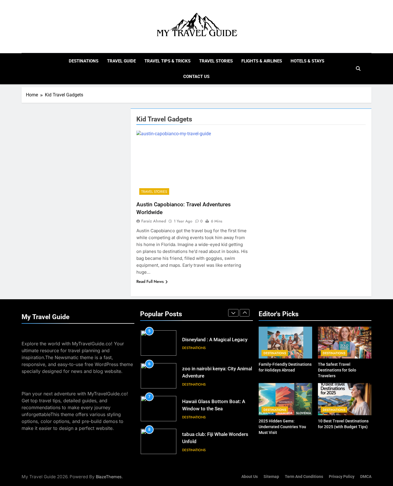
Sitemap (271, 476)
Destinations (83, 61)
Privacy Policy (341, 476)
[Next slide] (244, 313)
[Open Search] (358, 68)
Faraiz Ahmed (153, 221)
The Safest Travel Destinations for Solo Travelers (337, 370)
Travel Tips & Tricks (167, 61)
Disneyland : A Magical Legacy (214, 339)
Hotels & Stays (307, 61)
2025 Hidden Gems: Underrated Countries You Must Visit (282, 427)
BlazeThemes (109, 476)
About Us (249, 476)
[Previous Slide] (233, 313)
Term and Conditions (304, 476)
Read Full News (150, 281)
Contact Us (196, 76)
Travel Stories (216, 61)
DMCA (365, 476)
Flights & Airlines (261, 61)
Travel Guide (121, 61)
